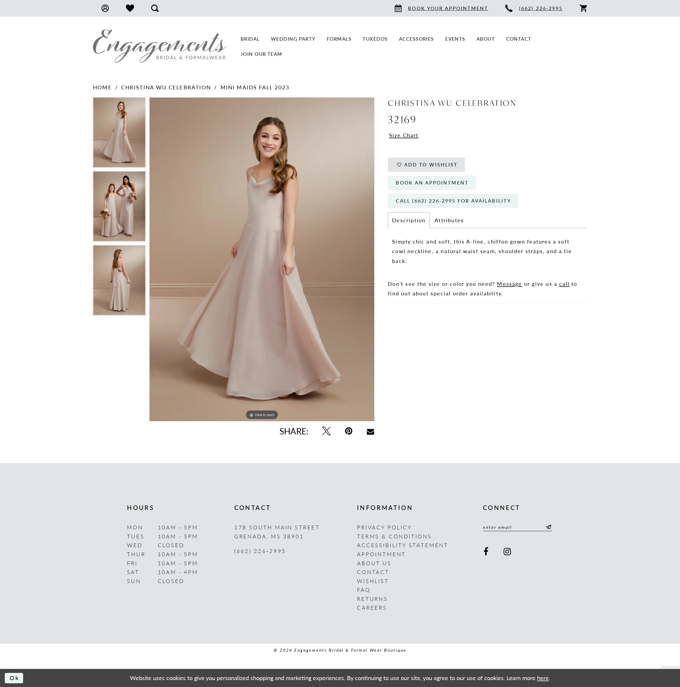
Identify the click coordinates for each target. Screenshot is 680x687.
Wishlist (373, 581)
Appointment (381, 554)
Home (102, 87)
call (564, 283)
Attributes (449, 220)
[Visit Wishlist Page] (130, 8)
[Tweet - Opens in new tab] (327, 431)
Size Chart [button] (404, 135)
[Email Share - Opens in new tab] (370, 431)
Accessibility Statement (402, 545)
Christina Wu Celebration (166, 87)
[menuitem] (105, 8)
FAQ (363, 589)
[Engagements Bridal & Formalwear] (159, 46)
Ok (14, 678)
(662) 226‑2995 (260, 551)
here (543, 678)
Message (509, 283)
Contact (373, 572)
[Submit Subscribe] (547, 527)
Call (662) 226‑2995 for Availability (453, 200)
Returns (372, 598)
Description (409, 220)
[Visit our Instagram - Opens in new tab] (508, 552)
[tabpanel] (119, 134)
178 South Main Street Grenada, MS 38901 (277, 531)
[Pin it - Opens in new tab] (349, 431)
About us (374, 563)
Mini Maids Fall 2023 (255, 87)
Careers (372, 607)
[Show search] (155, 8)
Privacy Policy (384, 527)
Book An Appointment (432, 182)
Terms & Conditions (394, 536)
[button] (105, 8)
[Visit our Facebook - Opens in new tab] (486, 552)
